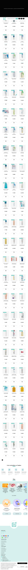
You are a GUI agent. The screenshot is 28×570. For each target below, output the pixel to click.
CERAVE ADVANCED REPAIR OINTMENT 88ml (22, 263)
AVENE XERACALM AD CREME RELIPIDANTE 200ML (14, 245)
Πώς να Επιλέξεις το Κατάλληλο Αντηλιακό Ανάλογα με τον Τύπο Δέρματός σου (5, 490)
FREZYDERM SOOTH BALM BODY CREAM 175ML (14, 171)
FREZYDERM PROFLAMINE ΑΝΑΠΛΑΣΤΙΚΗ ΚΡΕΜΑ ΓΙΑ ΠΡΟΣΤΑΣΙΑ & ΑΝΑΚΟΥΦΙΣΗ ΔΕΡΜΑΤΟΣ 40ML (22, 152)
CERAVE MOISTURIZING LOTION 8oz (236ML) (14, 134)
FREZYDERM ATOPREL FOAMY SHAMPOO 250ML (6, 171)
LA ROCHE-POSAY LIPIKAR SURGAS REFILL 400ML (6, 393)
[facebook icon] (1, 533)
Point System (2, 552)
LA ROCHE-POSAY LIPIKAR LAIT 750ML (22, 411)
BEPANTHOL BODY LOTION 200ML (22, 208)
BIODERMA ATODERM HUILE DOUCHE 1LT (22, 337)
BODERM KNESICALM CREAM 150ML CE (14, 300)
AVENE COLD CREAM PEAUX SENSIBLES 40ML (22, 171)
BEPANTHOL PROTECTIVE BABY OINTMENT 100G (6, 152)
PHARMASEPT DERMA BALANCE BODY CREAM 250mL (5, 448)
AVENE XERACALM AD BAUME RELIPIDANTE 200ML (22, 245)
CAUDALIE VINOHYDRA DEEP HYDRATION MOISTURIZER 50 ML (22, 356)
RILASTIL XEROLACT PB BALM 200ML (14, 78)
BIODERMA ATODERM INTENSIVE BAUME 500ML (22, 115)
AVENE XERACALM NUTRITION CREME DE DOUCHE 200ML (6, 300)
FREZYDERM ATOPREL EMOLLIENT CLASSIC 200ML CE (14, 41)
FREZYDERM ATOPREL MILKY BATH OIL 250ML (5, 208)
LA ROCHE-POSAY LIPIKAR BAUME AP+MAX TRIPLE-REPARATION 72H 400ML (14, 430)
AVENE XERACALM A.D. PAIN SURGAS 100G (14, 263)
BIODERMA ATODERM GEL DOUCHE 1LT (5, 189)
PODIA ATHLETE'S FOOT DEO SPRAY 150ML (14, 337)
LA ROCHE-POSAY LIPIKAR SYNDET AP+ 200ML (5, 411)
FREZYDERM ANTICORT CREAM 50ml (6, 282)
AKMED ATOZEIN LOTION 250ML (14, 282)
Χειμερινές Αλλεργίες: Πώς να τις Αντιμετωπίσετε (19, 489)
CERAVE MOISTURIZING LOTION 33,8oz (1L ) (5, 134)
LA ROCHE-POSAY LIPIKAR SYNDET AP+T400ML (14, 97)
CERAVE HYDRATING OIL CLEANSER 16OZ (22, 78)
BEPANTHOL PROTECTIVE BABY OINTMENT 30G (6, 115)
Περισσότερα (22, 566)
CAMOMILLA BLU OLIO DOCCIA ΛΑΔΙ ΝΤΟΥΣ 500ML (14, 393)
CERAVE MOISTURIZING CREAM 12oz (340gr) (5, 78)
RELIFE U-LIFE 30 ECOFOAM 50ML (14, 319)
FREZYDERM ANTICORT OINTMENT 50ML (14, 448)
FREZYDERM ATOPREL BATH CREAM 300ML (6, 41)
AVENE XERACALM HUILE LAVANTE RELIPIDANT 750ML (6, 245)
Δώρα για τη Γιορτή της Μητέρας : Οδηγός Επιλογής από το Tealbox (12, 490)
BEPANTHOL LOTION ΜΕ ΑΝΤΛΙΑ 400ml (13, 411)
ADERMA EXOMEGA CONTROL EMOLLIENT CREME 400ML (22, 189)
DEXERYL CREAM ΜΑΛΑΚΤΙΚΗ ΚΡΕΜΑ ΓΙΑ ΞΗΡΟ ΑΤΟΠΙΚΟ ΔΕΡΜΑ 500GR (14, 374)
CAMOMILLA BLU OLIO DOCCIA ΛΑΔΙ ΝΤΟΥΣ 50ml (22, 393)
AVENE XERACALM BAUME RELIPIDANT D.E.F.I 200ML (5, 430)
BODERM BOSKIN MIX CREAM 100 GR (5, 319)
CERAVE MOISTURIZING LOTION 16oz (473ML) (14, 189)
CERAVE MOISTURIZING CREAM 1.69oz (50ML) (22, 41)
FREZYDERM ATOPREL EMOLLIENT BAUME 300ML (14, 23)
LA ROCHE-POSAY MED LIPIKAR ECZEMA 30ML (22, 319)
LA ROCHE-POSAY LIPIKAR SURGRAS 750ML (22, 282)
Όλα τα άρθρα (14, 495)
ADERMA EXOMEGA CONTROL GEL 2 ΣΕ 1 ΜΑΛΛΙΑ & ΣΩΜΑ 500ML (13, 115)
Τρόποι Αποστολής (3, 551)
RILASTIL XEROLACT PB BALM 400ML (14, 208)
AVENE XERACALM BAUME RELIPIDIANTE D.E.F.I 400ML (22, 226)
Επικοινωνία (2, 553)
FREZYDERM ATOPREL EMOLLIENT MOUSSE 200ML (5, 226)
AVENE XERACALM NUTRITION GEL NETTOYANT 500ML (22, 430)
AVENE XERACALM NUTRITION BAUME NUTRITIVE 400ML (6, 374)
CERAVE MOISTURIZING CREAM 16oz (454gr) (5, 60)
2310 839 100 (3, 531)
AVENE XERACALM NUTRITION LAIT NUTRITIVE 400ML (22, 300)
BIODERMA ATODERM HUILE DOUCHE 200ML (22, 134)
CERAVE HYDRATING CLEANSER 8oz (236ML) (5, 23)
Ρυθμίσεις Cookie (3, 554)
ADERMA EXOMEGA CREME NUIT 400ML (14, 356)
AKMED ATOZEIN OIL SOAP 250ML (5, 263)
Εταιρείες (2, 545)
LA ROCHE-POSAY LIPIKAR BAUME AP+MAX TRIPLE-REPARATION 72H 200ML (22, 448)
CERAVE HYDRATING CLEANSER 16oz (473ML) (14, 60)
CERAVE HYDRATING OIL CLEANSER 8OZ (22, 97)
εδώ (12, 566)
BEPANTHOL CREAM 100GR (22, 60)
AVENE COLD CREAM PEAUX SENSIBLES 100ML (5, 337)
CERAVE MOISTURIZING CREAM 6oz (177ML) (5, 97)
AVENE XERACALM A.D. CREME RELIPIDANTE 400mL (22, 374)
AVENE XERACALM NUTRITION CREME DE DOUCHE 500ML (14, 226)
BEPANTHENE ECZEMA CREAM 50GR (22, 23)
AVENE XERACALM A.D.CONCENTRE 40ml (6, 356)
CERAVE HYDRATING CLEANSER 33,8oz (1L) (14, 152)
